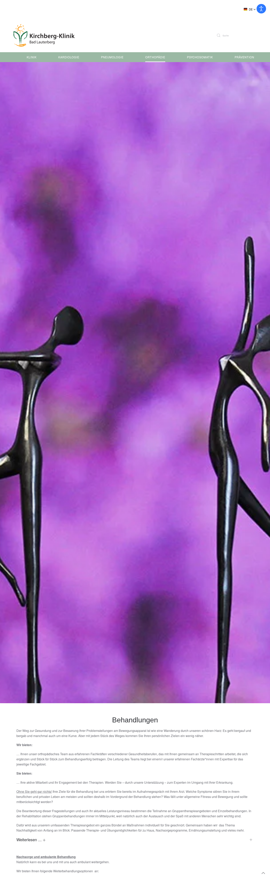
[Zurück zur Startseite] (46, 35)
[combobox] (238, 35)
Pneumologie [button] (112, 57)
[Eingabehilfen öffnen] (261, 8)
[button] (250, 9)
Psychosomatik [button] (200, 57)
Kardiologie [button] (68, 57)
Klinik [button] (32, 57)
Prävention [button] (244, 57)
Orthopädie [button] (155, 57)
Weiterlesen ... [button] (29, 839)
